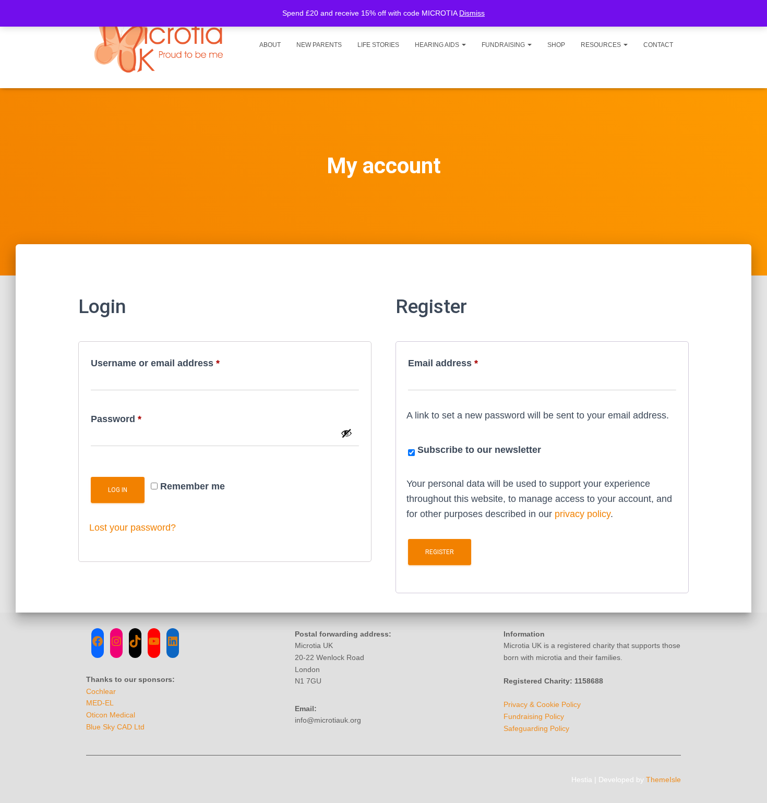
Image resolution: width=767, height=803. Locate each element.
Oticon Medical (110, 715)
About (270, 45)
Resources (601, 45)
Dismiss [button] (472, 13)
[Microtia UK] (160, 44)
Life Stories (378, 45)
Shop (556, 45)
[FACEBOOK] (97, 641)
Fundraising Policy (534, 716)
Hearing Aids (438, 45)
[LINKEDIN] (172, 641)
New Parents (319, 45)
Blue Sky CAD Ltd (115, 727)
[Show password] (346, 433)
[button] (463, 45)
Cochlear (101, 691)
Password (136, 417)
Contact (658, 45)
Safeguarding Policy (536, 728)
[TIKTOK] (135, 641)
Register (439, 552)
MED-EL (100, 703)
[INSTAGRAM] (116, 641)
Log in (117, 490)
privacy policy (582, 514)
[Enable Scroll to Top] (746, 782)
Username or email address (175, 361)
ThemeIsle (663, 779)
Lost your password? (132, 527)
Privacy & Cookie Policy (542, 704)
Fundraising (504, 45)
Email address (463, 361)
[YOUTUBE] (154, 641)
